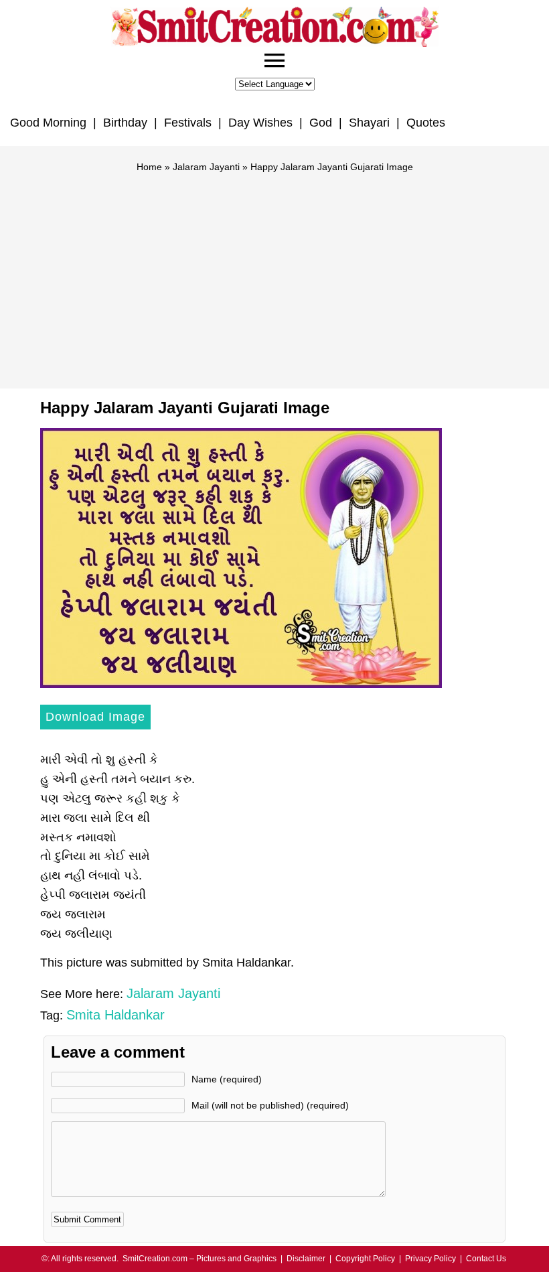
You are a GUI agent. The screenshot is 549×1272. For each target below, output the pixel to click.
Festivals (188, 122)
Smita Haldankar (115, 1014)
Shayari (369, 122)
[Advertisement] (274, 274)
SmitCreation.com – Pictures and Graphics (200, 1258)
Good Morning (48, 122)
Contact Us (486, 1258)
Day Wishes (260, 122)
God (320, 122)
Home (149, 166)
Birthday (125, 122)
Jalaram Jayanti (206, 166)
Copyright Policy (365, 1258)
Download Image (95, 716)
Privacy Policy (430, 1258)
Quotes (425, 122)
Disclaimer (306, 1258)
